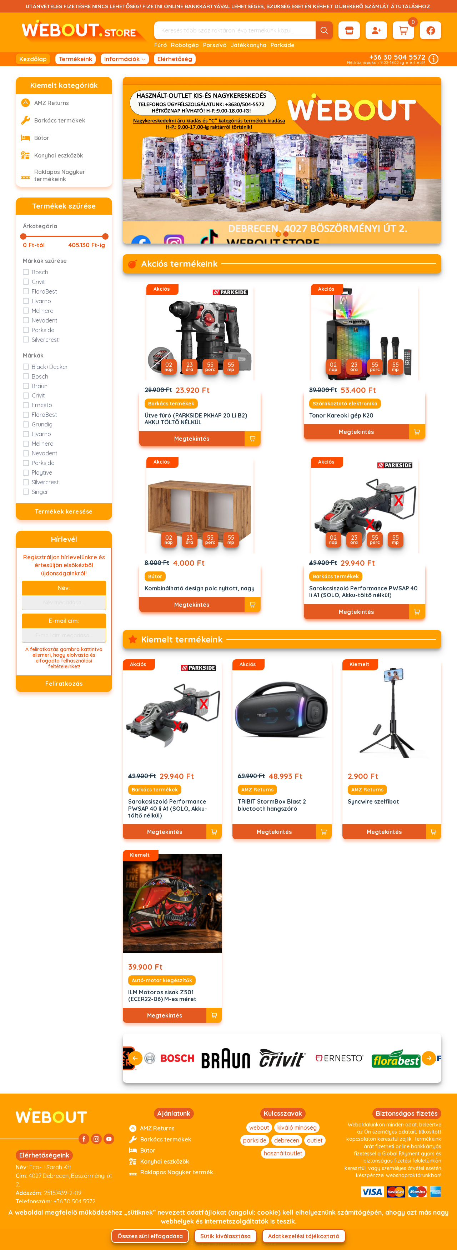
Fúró (160, 45)
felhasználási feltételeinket (70, 664)
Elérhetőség (174, 58)
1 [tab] (278, 234)
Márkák (33, 355)
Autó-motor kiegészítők (162, 980)
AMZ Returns (257, 789)
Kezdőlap (33, 58)
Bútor (155, 576)
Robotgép (185, 45)
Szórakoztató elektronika (345, 403)
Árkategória (40, 226)
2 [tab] (285, 234)
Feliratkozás (63, 683)
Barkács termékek (171, 403)
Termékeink (75, 58)
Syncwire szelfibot (373, 801)
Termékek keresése (64, 511)
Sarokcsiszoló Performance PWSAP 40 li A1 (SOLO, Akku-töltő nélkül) (363, 592)
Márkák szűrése (45, 260)
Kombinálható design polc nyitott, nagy (200, 588)
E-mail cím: (64, 620)
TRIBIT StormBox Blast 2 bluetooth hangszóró (272, 805)
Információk (122, 58)
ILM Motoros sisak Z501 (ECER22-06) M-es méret (162, 995)
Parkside (283, 45)
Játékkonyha (248, 45)
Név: (64, 587)
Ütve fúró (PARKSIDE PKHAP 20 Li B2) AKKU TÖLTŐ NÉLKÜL (196, 419)
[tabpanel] (282, 160)
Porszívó (214, 45)
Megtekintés (191, 438)
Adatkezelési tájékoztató (304, 1236)
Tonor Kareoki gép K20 (341, 415)
